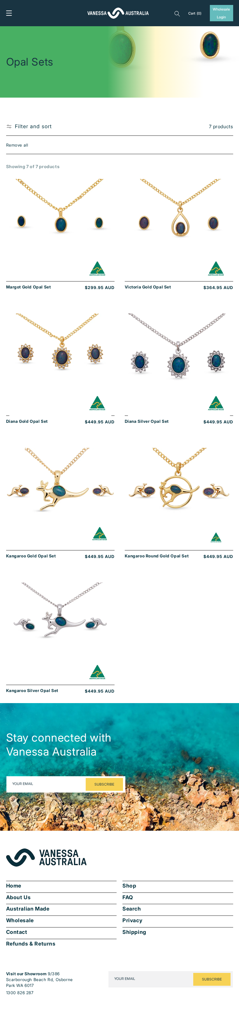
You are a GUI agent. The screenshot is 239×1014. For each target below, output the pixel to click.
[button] (9, 13)
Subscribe (104, 784)
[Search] (177, 13)
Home (13, 886)
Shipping (134, 932)
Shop (129, 886)
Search (131, 909)
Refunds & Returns (31, 944)
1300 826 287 (20, 992)
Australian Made (28, 909)
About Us (18, 897)
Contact (16, 932)
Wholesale (20, 920)
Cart (195, 13)
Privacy (132, 920)
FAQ (127, 897)
